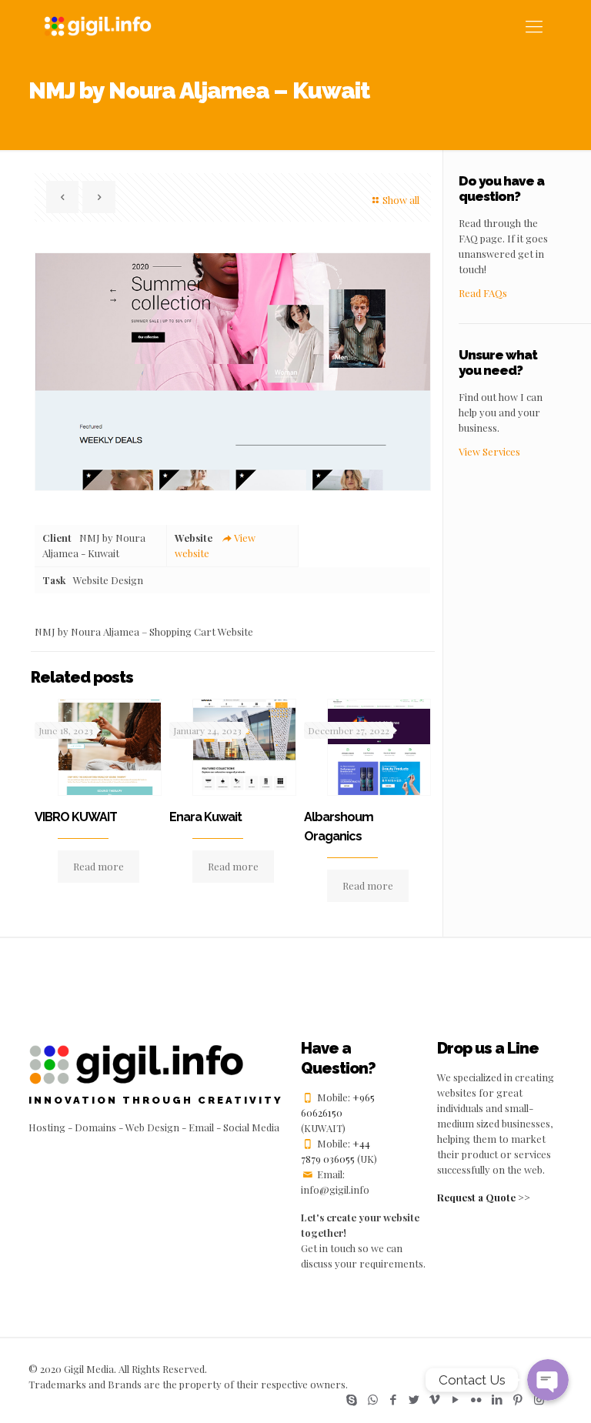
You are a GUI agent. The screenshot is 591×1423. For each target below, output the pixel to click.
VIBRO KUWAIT (76, 817)
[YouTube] (456, 1399)
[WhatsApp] (373, 1399)
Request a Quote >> (483, 1197)
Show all (400, 199)
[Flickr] (477, 1399)
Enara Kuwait (205, 817)
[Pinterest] (518, 1399)
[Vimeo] (435, 1399)
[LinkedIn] (497, 1399)
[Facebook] (394, 1399)
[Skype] (352, 1399)
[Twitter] (414, 1399)
